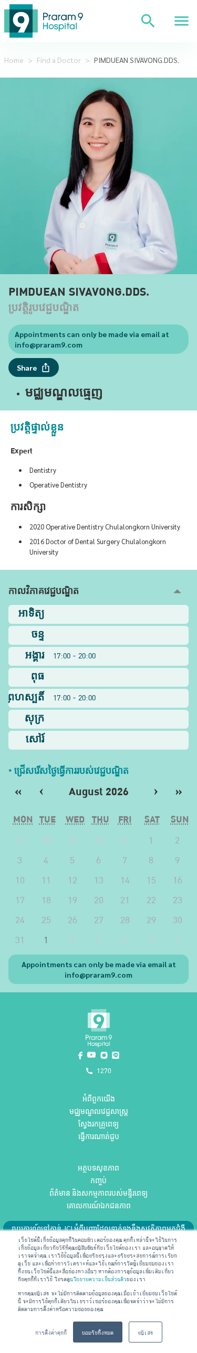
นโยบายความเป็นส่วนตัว (98, 1278)
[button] (98, 591)
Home (14, 59)
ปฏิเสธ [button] (145, 1331)
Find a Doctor (59, 59)
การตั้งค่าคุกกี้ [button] (51, 1331)
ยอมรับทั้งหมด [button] (97, 1331)
